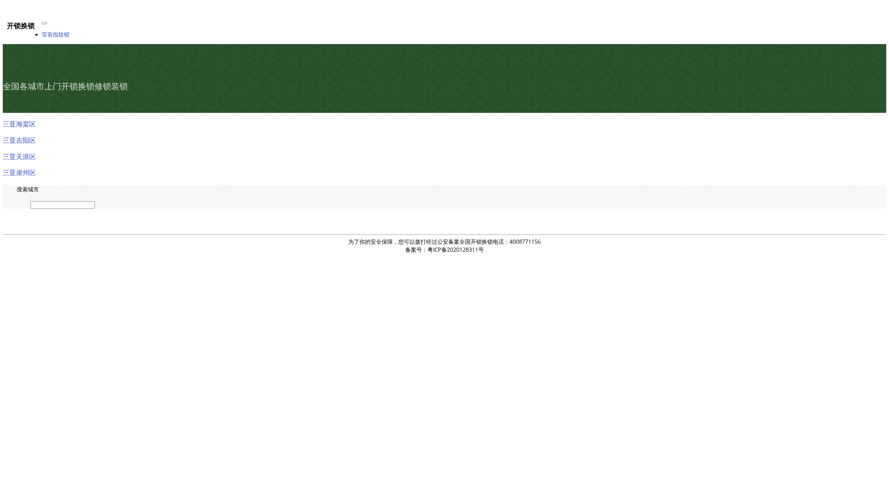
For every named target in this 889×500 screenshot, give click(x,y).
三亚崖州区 (19, 172)
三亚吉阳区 (19, 139)
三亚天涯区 (19, 156)
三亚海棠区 (19, 123)
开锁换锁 (21, 25)
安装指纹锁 (55, 34)
